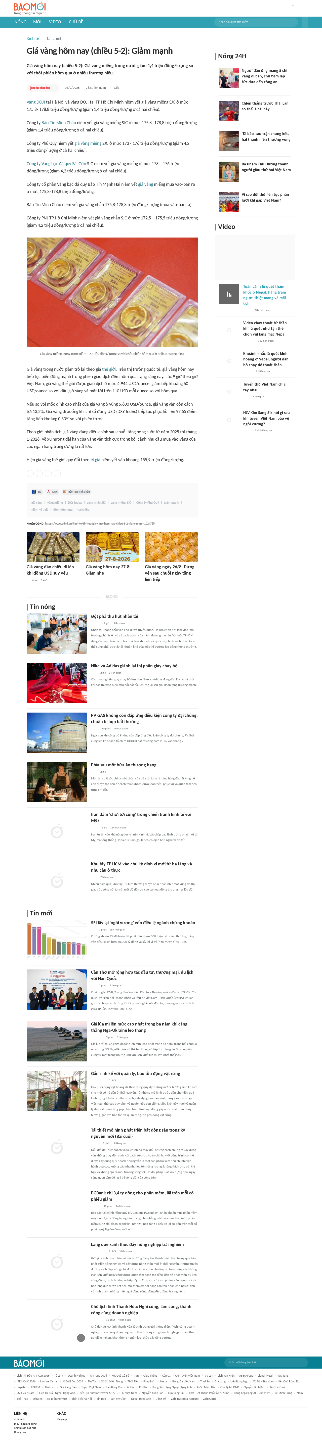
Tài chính (54, 38)
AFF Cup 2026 (98, 1375)
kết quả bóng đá (289, 1381)
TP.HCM (35, 1387)
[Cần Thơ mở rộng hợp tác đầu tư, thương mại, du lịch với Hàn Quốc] (57, 989)
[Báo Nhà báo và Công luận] (97, 1037)
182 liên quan (262, 310)
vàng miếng (55, 502)
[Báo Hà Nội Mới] (91, 580)
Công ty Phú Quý (147, 502)
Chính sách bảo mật (25, 1428)
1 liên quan (118, 623)
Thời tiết (133, 1381)
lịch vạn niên (226, 1375)
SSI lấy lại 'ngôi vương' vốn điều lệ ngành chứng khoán (143, 923)
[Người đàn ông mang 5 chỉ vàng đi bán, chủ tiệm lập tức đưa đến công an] (229, 78)
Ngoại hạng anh (141, 1399)
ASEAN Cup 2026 (72, 1381)
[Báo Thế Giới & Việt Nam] (95, 828)
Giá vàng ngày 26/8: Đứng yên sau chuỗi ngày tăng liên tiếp (169, 573)
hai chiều (83, 509)
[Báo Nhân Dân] (149, 586)
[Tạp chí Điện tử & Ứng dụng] (96, 1206)
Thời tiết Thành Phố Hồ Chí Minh (209, 1393)
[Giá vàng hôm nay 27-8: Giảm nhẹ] (112, 547)
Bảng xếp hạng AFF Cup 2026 (252, 1393)
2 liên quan (106, 877)
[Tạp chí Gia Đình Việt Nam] (97, 1320)
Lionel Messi (265, 1375)
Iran (136, 1375)
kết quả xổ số (120, 1375)
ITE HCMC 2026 (26, 1381)
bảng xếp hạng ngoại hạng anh (172, 1387)
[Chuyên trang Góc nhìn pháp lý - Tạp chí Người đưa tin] (245, 88)
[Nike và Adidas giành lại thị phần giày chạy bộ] (57, 683)
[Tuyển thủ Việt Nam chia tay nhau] (229, 392)
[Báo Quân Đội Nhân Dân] (40, 87)
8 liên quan (123, 1037)
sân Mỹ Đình (118, 1399)
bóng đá (161, 1399)
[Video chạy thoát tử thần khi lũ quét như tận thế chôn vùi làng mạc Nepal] (229, 330)
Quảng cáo (20, 1432)
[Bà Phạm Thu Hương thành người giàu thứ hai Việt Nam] (229, 172)
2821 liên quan (96, 87)
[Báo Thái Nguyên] (97, 1080)
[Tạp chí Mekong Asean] (93, 929)
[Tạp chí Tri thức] (94, 673)
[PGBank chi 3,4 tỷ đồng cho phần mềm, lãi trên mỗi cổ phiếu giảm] (57, 1210)
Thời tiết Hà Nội (82, 1399)
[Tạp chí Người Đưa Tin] (247, 371)
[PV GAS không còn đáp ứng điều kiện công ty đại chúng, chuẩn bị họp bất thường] (57, 733)
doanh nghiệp (76, 1375)
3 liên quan (119, 1143)
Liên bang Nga (239, 1381)
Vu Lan (209, 1375)
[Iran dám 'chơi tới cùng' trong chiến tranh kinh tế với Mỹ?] (57, 832)
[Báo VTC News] (249, 341)
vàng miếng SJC (121, 502)
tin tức (92, 1381)
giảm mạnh (171, 502)
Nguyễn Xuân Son (152, 1393)
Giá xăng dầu (68, 1387)
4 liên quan (124, 1320)
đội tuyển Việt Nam (187, 1375)
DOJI (55, 491)
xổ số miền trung (112, 1381)
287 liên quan (117, 929)
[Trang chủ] (30, 8)
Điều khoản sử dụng (25, 1424)
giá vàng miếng (87, 143)
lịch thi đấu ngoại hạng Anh (57, 1393)
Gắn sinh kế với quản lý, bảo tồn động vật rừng (135, 1073)
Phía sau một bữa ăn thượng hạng (123, 765)
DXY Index (75, 502)
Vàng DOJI (36, 102)
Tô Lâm (58, 1375)
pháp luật (149, 1381)
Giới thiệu (19, 1419)
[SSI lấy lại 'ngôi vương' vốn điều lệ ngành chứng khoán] (57, 940)
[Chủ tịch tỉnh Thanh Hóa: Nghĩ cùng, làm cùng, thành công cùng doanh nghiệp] (57, 1324)
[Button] (305, 22)
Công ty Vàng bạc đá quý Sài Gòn (56, 164)
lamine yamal (49, 1381)
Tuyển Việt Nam (91, 1387)
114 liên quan (118, 827)
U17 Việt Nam (128, 1393)
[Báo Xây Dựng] (247, 146)
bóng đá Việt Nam (183, 1381)
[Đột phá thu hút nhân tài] (57, 634)
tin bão (101, 1399)
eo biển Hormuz (57, 1399)
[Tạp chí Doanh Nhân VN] (95, 729)
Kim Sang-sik (176, 1393)
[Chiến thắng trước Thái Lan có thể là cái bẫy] (229, 111)
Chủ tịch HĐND (229, 1387)
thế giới (109, 369)
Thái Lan (50, 1387)
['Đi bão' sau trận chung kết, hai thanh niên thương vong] (229, 141)
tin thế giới (277, 1387)
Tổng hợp (62, 1419)
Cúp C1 (166, 1375)
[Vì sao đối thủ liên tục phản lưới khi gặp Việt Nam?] (229, 202)
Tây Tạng (283, 1375)
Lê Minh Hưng (283, 1393)
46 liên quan (121, 728)
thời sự (205, 1381)
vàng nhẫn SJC (96, 502)
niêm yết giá (39, 509)
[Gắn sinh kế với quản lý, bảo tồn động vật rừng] (57, 1091)
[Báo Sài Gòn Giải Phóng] (96, 623)
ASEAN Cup (246, 1375)
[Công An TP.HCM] (94, 1143)
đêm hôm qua (62, 509)
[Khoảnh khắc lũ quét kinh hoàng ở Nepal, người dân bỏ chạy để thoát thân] (229, 361)
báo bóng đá (114, 1387)
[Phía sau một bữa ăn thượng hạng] (57, 782)
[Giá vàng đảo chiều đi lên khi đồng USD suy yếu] (53, 547)
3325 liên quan (263, 430)
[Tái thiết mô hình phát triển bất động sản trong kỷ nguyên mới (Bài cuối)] (57, 1147)
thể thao (22, 1399)
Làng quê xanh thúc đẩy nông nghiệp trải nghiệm (137, 1244)
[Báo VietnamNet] (247, 310)
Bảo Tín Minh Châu (59, 123)
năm (300, 1393)
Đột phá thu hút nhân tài (114, 616)
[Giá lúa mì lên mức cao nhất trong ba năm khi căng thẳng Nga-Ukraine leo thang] (57, 1041)
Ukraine (38, 1399)
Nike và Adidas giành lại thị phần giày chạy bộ (134, 666)
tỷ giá (95, 460)
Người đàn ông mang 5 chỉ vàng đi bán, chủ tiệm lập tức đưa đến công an (264, 76)
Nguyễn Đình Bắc (254, 1387)
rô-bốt (143, 1387)
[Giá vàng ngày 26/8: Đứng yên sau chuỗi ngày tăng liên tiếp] (171, 547)
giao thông (150, 1375)
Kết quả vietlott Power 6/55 (97, 1393)
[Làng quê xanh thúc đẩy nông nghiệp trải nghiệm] (57, 1262)
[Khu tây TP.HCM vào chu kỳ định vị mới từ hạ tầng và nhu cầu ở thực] (57, 881)
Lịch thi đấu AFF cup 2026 (33, 1375)
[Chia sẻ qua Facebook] (30, 473)
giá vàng (145, 184)
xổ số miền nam (263, 1381)
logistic (21, 1387)
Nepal (164, 1381)
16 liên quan (123, 1206)
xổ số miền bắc (206, 1387)
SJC (40, 491)
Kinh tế (33, 38)
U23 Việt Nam (25, 1393)
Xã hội (130, 1387)
